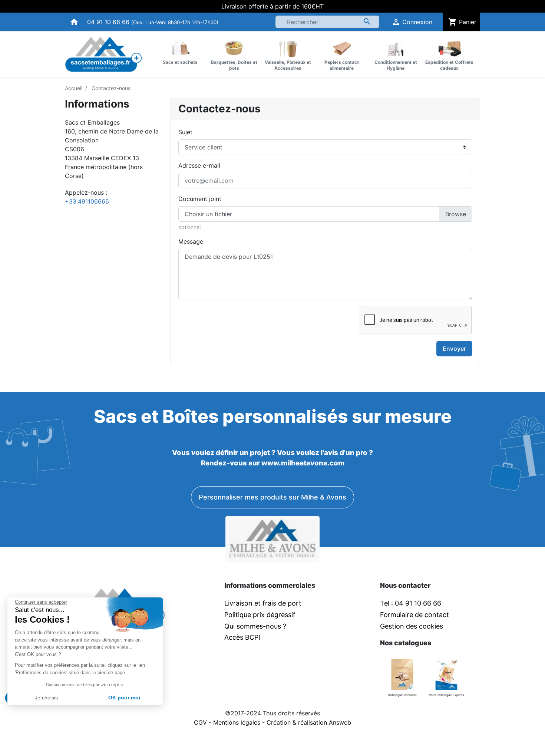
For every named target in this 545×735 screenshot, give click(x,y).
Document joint (199, 198)
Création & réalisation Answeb (309, 722)
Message (190, 241)
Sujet (185, 132)
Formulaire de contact (414, 615)
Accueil (73, 88)
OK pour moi (124, 698)
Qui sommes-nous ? (255, 626)
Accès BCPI (242, 637)
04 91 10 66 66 (108, 22)
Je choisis (46, 698)
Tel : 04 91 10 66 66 (410, 603)
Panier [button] (462, 21)
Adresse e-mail (199, 165)
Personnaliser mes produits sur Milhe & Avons (272, 497)
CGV (200, 722)
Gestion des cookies (411, 626)
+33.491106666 (87, 201)
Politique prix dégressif (259, 615)
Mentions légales (236, 722)
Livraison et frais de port (263, 603)
